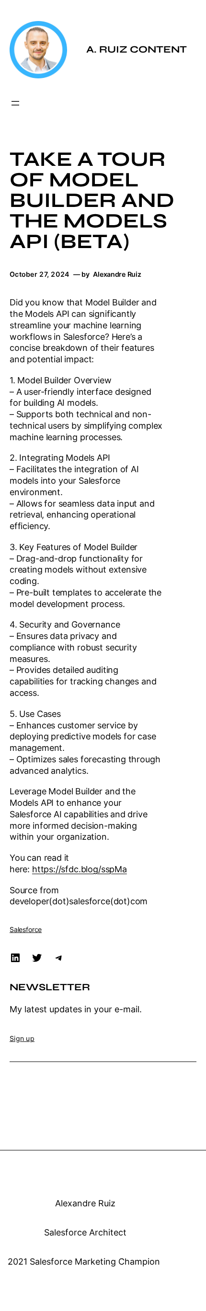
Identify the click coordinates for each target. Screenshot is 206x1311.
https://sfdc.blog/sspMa (79, 869)
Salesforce (26, 929)
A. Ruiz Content (136, 49)
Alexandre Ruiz (85, 1203)
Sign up (22, 1038)
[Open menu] (15, 103)
